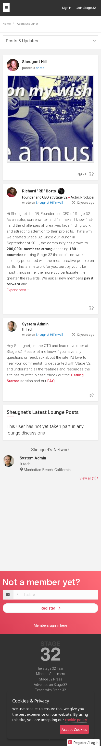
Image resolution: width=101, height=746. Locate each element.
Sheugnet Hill (34, 61)
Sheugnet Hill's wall (49, 202)
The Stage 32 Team (50, 668)
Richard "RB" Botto (39, 191)
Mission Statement (50, 674)
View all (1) (88, 478)
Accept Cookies (74, 729)
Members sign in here (50, 625)
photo (40, 68)
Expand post (17, 290)
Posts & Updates (22, 40)
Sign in (67, 8)
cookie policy (76, 719)
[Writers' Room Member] (61, 191)
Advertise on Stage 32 (50, 685)
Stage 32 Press (50, 679)
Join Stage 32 (86, 8)
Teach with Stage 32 (50, 690)
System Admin (35, 324)
